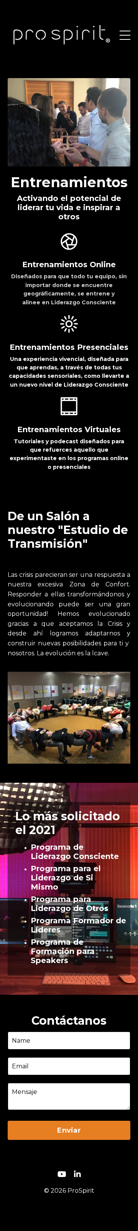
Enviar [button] (69, 1130)
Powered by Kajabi (69, 1211)
